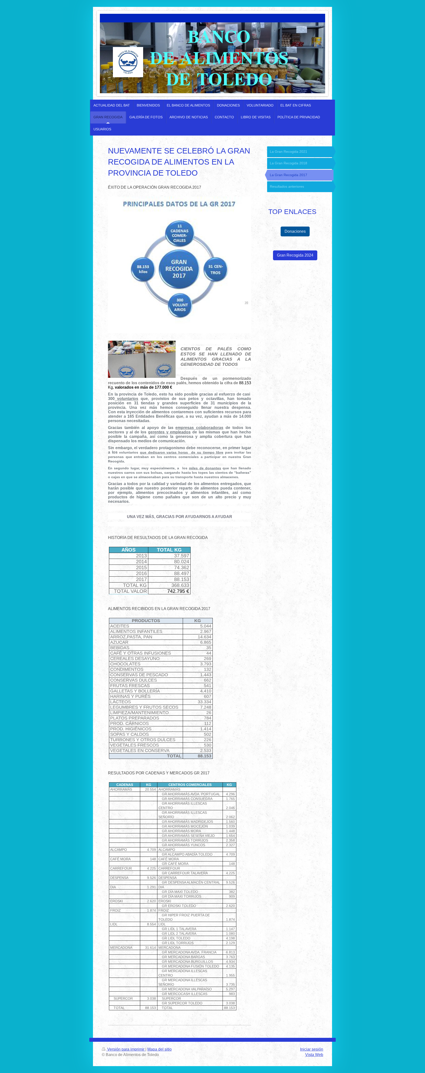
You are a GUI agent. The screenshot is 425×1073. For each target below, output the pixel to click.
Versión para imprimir (125, 1049)
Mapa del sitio (159, 1049)
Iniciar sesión (311, 1049)
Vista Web (314, 1055)
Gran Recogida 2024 (295, 255)
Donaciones (295, 231)
